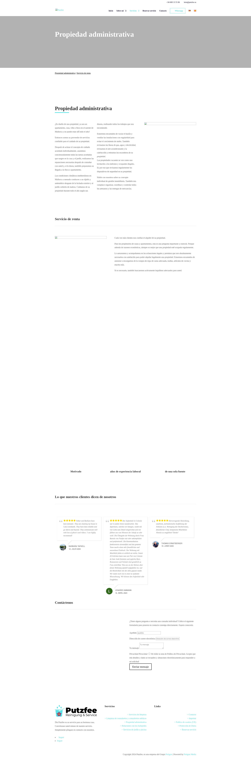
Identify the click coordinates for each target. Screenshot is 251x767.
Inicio (111, 11)
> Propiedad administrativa (135, 722)
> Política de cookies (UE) (185, 722)
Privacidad (133, 654)
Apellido (133, 633)
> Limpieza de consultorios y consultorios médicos (125, 718)
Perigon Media (190, 754)
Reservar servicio (149, 11)
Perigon (169, 754)
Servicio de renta (84, 73)
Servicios (133, 11)
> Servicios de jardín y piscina (134, 729)
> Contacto (191, 714)
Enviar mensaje (140, 666)
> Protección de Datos (187, 726)
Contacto (163, 11)
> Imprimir (191, 718)
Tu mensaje (134, 648)
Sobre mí (120, 11)
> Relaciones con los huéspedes (133, 726)
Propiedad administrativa (65, 73)
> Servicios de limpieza (136, 714)
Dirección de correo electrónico (142, 638)
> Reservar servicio (188, 729)
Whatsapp (179, 11)
